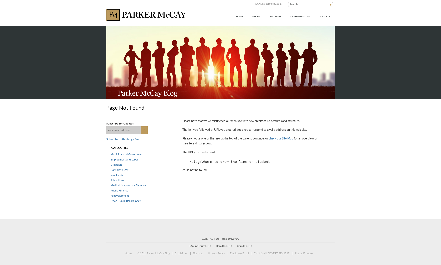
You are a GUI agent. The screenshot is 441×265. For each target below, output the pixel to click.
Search (293, 4)
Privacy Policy (216, 253)
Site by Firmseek (304, 253)
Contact (324, 16)
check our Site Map (281, 138)
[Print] (242, 228)
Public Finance (119, 190)
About (256, 16)
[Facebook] (233, 228)
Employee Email (239, 253)
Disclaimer (181, 253)
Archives (275, 16)
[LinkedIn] (216, 228)
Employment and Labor (124, 159)
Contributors (300, 16)
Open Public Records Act (125, 201)
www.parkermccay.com (268, 4)
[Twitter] (224, 228)
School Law (117, 180)
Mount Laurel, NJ (200, 246)
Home (239, 16)
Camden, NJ (244, 246)
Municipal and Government (126, 154)
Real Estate (117, 175)
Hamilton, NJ (224, 246)
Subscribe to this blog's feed (123, 139)
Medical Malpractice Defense (128, 185)
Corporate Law (119, 170)
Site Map (198, 253)
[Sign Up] (199, 228)
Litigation (116, 164)
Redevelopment (119, 195)
